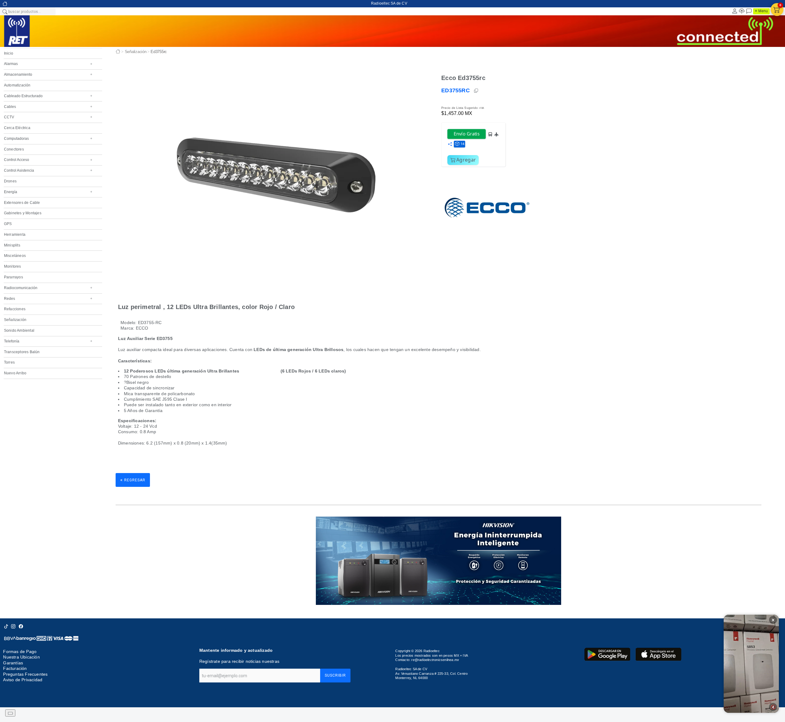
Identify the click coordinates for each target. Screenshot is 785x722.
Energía (48, 192)
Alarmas (48, 64)
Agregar (466, 159)
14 (462, 143)
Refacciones (14, 309)
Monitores (12, 266)
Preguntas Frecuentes (25, 674)
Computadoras (48, 138)
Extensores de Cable (22, 203)
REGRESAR (132, 480)
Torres (9, 362)
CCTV (48, 117)
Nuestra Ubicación (21, 657)
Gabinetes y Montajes (22, 213)
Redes (48, 298)
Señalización (15, 320)
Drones (10, 181)
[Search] (4, 11)
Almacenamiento (48, 74)
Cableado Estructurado (48, 96)
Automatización (17, 85)
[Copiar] (476, 90)
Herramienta (14, 234)
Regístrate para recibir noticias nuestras (239, 661)
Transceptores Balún (22, 352)
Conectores (14, 149)
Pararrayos (13, 277)
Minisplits (12, 245)
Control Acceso (48, 160)
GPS (8, 224)
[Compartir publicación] (450, 144)
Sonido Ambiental (19, 330)
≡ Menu (761, 11)
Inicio (8, 53)
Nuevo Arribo (15, 373)
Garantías (13, 662)
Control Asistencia (48, 170)
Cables (48, 107)
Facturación (15, 668)
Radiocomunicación (48, 288)
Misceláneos (15, 256)
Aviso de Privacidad (22, 679)
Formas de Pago (19, 651)
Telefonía (48, 341)
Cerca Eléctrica (17, 128)
